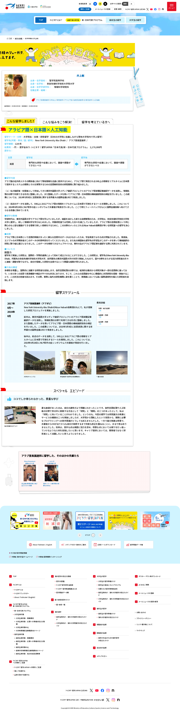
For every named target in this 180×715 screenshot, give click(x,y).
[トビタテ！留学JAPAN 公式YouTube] (151, 9)
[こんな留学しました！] (20, 120)
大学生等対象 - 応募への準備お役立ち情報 (30, 622)
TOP (41, 20)
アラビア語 (68, 100)
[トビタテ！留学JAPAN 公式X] (147, 9)
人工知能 (96, 100)
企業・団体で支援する (21, 675)
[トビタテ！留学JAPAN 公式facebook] (155, 9)
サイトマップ (141, 630)
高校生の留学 (115, 20)
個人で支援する (19, 671)
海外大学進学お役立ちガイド (108, 617)
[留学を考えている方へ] (95, 120)
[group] (25, 521)
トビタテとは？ (56, 20)
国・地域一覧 (60, 604)
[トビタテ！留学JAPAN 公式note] (163, 9)
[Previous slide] (79, 535)
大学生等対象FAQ (22, 627)
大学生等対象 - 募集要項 (25, 618)
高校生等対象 (19, 634)
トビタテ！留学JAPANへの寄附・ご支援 (27, 667)
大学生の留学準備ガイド (106, 581)
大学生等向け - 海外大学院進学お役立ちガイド (71, 624)
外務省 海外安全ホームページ (21, 557)
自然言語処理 (78, 100)
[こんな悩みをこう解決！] (57, 120)
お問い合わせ (141, 612)
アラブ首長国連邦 (42, 100)
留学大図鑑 (60, 581)
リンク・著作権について (145, 624)
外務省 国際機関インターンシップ (49, 557)
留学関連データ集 (62, 592)
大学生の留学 (135, 20)
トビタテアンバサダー (21, 593)
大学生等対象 (19, 614)
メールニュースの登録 (102, 9)
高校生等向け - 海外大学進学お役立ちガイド (71, 618)
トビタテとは (18, 590)
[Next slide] (100, 535)
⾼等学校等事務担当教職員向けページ (29, 650)
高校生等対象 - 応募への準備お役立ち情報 (30, 642)
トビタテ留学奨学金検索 (64, 585)
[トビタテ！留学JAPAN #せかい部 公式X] (108, 700)
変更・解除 (117, 9)
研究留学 (60, 100)
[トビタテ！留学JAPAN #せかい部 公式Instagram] (113, 700)
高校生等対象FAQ (22, 647)
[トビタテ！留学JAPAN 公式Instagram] (159, 9)
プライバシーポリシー (144, 618)
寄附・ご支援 (85, 9)
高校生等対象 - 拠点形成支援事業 (28, 654)
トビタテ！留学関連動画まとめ (66, 589)
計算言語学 (88, 100)
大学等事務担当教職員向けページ (28, 630)
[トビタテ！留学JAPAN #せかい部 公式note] (118, 700)
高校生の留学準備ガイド (106, 613)
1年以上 (53, 100)
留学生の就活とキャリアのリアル (109, 585)
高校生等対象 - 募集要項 (25, 638)
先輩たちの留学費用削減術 (107, 589)
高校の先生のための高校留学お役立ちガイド (108, 639)
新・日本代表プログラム (84, 20)
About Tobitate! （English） (24, 597)
